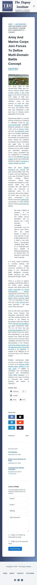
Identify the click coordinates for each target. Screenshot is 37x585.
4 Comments (12, 473)
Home (5, 573)
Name (12, 498)
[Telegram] (11, 428)
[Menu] (34, 6)
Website (12, 511)
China (26, 129)
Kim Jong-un (21, 302)
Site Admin (30, 573)
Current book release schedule (16, 468)
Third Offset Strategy (16, 375)
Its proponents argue (22, 131)
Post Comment (15, 549)
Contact (20, 573)
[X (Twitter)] (20, 417)
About (12, 573)
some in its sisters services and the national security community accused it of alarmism (18, 347)
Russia (21, 129)
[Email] (20, 428)
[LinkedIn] (11, 422)
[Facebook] (11, 417)
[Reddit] (20, 422)
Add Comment (15, 517)
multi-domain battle (21, 105)
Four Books (12, 452)
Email (12, 505)
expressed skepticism (15, 330)
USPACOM (24, 199)
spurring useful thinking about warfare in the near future (18, 366)
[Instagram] (22, 580)
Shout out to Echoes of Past (17, 460)
